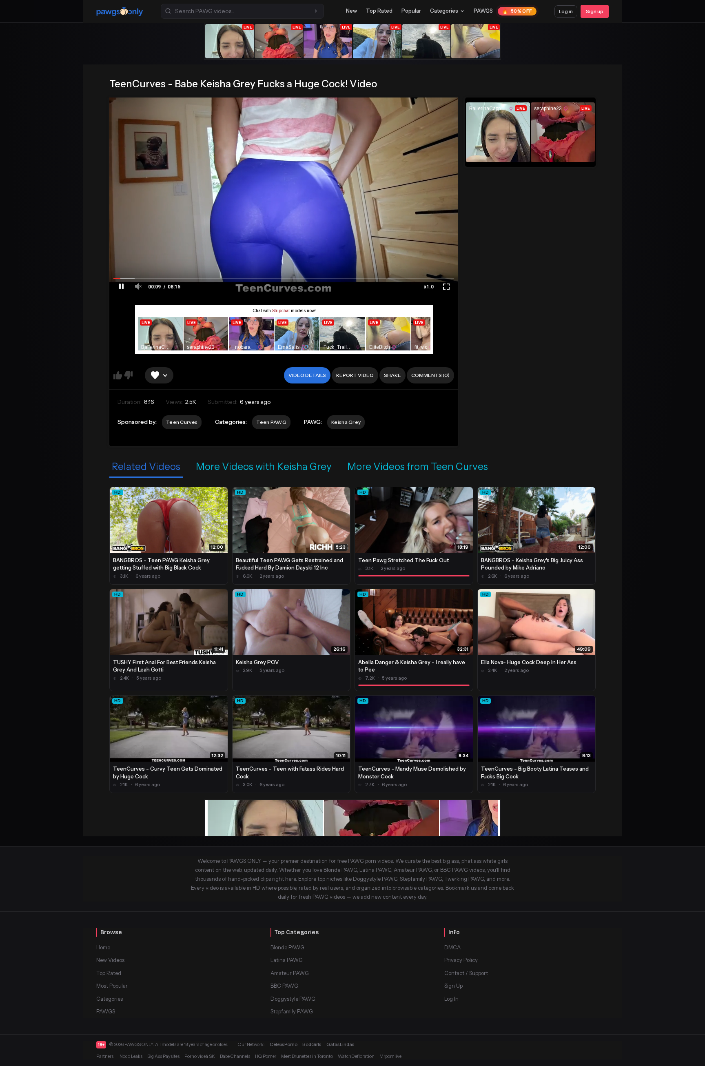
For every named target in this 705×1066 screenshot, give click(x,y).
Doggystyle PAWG (292, 998)
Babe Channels (235, 1056)
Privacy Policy (461, 960)
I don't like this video (128, 375)
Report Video (355, 375)
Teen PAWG (271, 422)
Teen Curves (181, 422)
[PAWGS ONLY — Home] (119, 11)
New (351, 10)
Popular (411, 10)
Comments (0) (430, 375)
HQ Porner (265, 1056)
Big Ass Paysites (163, 1056)
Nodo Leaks (131, 1056)
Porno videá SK (199, 1056)
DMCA (452, 947)
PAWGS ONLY (138, 1044)
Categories (444, 10)
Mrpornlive (390, 1056)
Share (392, 375)
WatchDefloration (356, 1056)
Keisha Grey (346, 422)
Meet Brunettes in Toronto (307, 1056)
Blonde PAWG (287, 947)
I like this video (117, 375)
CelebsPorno (283, 1044)
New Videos (110, 960)
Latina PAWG (286, 960)
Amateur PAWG (289, 973)
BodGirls (311, 1044)
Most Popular (112, 985)
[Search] (316, 11)
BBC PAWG (284, 985)
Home (103, 947)
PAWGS (483, 10)
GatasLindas (340, 1044)
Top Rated (379, 10)
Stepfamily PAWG (291, 1011)
